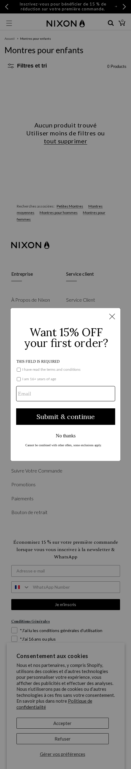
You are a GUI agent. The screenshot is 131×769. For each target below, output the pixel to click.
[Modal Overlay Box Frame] (65, 384)
